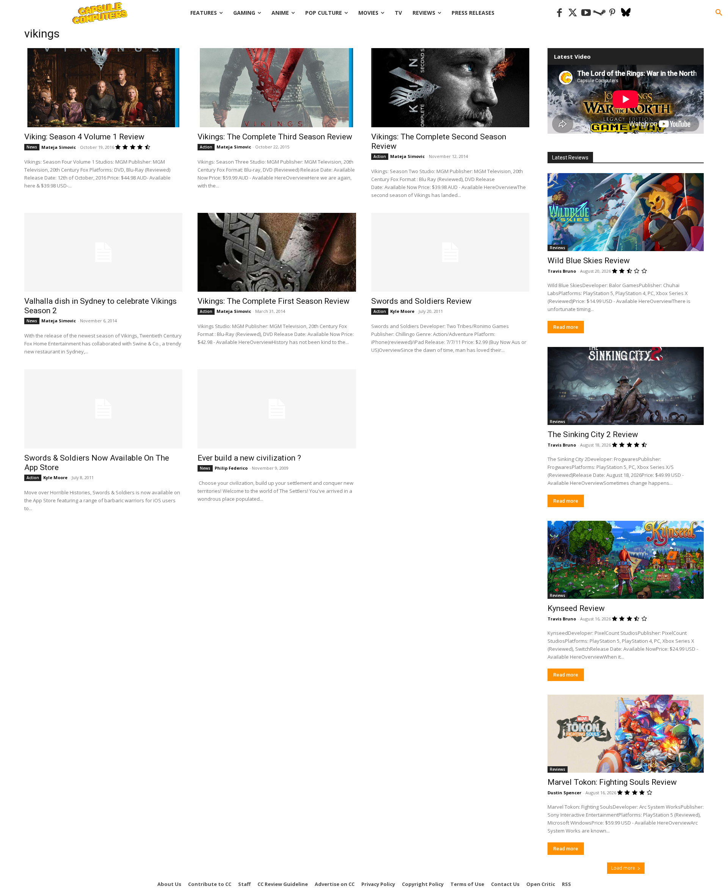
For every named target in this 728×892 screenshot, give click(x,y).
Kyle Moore (402, 311)
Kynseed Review (576, 608)
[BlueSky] (626, 13)
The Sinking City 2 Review (593, 434)
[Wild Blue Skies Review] (626, 212)
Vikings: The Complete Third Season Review (275, 136)
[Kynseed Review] (626, 560)
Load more (623, 868)
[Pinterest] (612, 13)
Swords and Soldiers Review (421, 301)
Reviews (557, 247)
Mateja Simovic (58, 147)
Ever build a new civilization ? (249, 457)
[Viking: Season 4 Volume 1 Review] (103, 87)
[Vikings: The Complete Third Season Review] (277, 87)
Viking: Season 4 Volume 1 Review (84, 136)
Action (206, 147)
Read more (565, 327)
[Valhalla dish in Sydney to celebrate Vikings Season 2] (103, 252)
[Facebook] (559, 13)
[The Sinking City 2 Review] (626, 386)
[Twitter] (572, 13)
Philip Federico (231, 468)
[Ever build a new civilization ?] (277, 408)
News (32, 147)
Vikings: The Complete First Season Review (274, 301)
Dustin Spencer (564, 792)
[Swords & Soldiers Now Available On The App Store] (103, 408)
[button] (719, 13)
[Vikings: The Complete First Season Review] (277, 252)
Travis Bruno (562, 271)
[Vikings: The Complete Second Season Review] (450, 87)
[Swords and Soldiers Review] (450, 252)
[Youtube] (586, 13)
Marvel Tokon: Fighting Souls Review (612, 782)
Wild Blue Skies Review (589, 260)
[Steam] (599, 13)
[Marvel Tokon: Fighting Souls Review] (626, 734)
